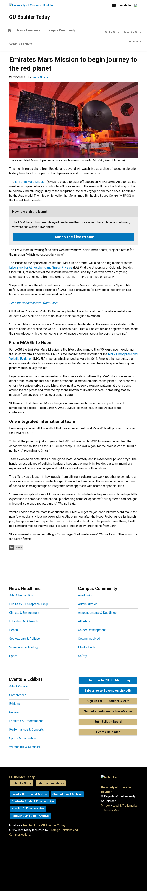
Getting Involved (89, 638)
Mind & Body (86, 647)
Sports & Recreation (22, 738)
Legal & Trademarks (125, 805)
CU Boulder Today (29, 16)
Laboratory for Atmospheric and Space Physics (40, 267)
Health (13, 630)
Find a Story (112, 32)
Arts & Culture (18, 686)
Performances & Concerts (26, 729)
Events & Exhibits (20, 44)
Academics (85, 595)
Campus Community (61, 30)
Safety (82, 656)
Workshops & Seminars (25, 747)
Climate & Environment (24, 613)
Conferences (17, 695)
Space (18, 547)
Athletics (84, 621)
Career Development (92, 630)
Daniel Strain (40, 77)
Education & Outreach (23, 621)
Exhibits (14, 703)
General (14, 712)
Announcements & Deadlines (97, 613)
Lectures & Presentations (26, 721)
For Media (134, 41)
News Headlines (28, 30)
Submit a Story (132, 32)
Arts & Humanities (21, 595)
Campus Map (111, 810)
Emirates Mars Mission (30, 182)
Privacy (105, 805)
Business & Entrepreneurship (28, 604)
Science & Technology (24, 647)
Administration (87, 604)
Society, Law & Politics (24, 638)
